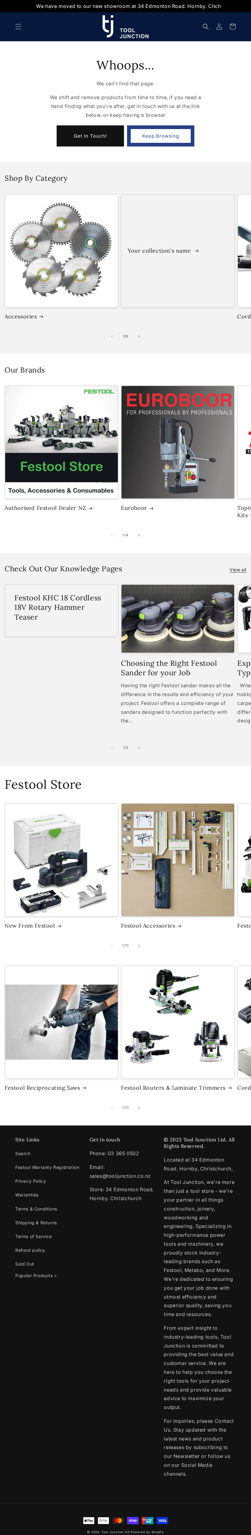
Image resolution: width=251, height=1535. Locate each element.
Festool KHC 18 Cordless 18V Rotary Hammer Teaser (57, 607)
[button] (18, 26)
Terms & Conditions (36, 1208)
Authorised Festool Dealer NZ (45, 507)
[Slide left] (112, 336)
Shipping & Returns (36, 1222)
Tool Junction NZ (115, 1532)
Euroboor (134, 507)
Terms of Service (33, 1236)
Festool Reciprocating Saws (42, 1087)
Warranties (27, 1194)
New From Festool (30, 925)
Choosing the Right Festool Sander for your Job (169, 667)
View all (238, 569)
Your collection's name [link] (160, 250)
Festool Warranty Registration (47, 1167)
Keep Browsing (160, 136)
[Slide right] (139, 336)
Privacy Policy (30, 1181)
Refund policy (30, 1250)
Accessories (21, 316)
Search (23, 1153)
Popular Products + (36, 1275)
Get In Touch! (90, 136)
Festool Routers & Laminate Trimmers (173, 1087)
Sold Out (24, 1263)
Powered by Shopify (147, 1532)
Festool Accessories (148, 925)
